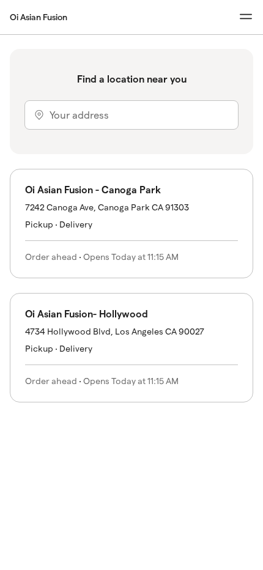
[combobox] (131, 115)
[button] (131, 223)
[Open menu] (246, 16)
